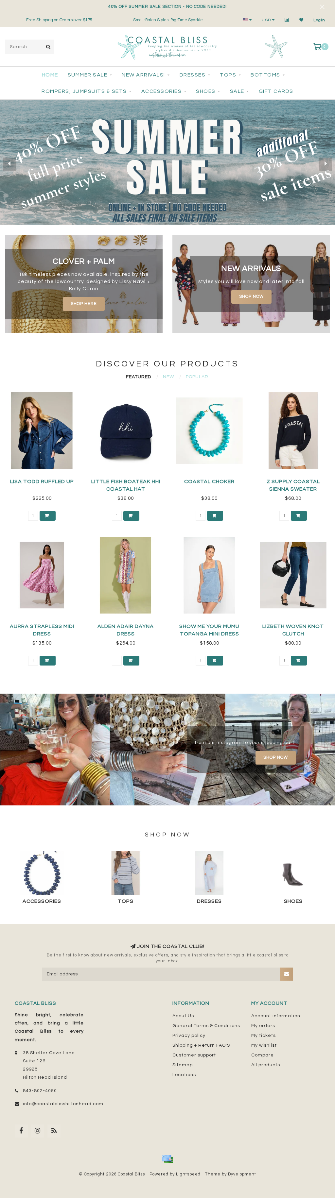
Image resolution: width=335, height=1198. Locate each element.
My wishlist (264, 1045)
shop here (84, 304)
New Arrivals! (143, 74)
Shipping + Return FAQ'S (201, 1045)
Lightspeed (188, 1174)
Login (319, 20)
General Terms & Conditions (206, 1025)
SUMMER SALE (88, 74)
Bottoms (265, 74)
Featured (138, 377)
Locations (184, 1074)
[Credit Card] (167, 1159)
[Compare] (287, 20)
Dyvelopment (242, 1174)
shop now (251, 297)
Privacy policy (188, 1035)
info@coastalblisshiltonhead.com (63, 1104)
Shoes (206, 91)
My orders (263, 1025)
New (168, 377)
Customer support (194, 1055)
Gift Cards (276, 91)
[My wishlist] (301, 20)
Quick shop (44, 479)
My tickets (263, 1035)
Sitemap (182, 1065)
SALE (237, 91)
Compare (262, 1055)
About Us (183, 1016)
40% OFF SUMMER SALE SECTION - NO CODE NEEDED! (167, 7)
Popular (197, 377)
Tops (228, 74)
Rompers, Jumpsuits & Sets (84, 91)
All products (265, 1065)
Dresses (193, 74)
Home (50, 74)
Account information (275, 1016)
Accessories (161, 91)
